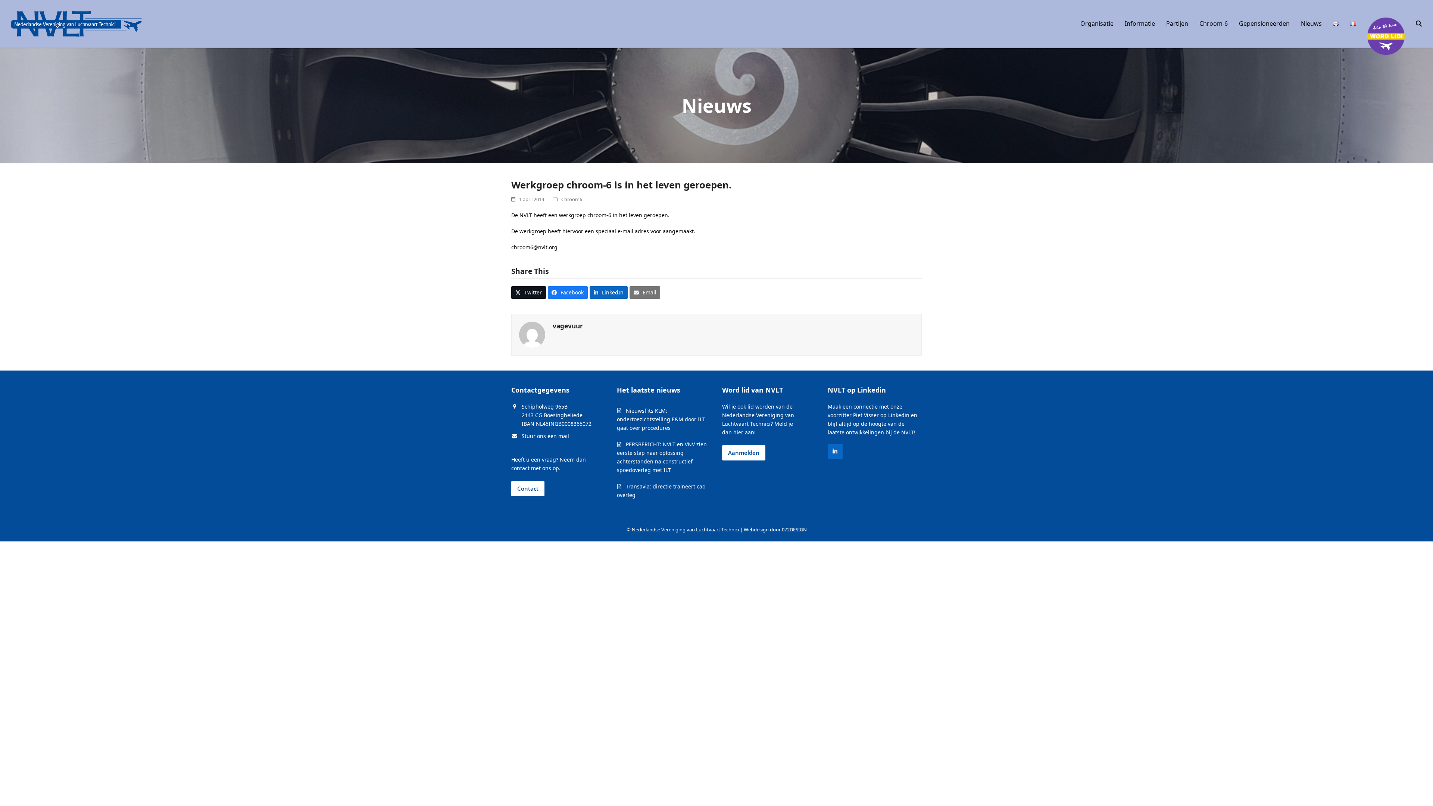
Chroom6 (571, 199)
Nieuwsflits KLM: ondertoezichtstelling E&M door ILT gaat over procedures (661, 419)
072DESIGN (794, 529)
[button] (1418, 24)
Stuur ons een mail (545, 436)
